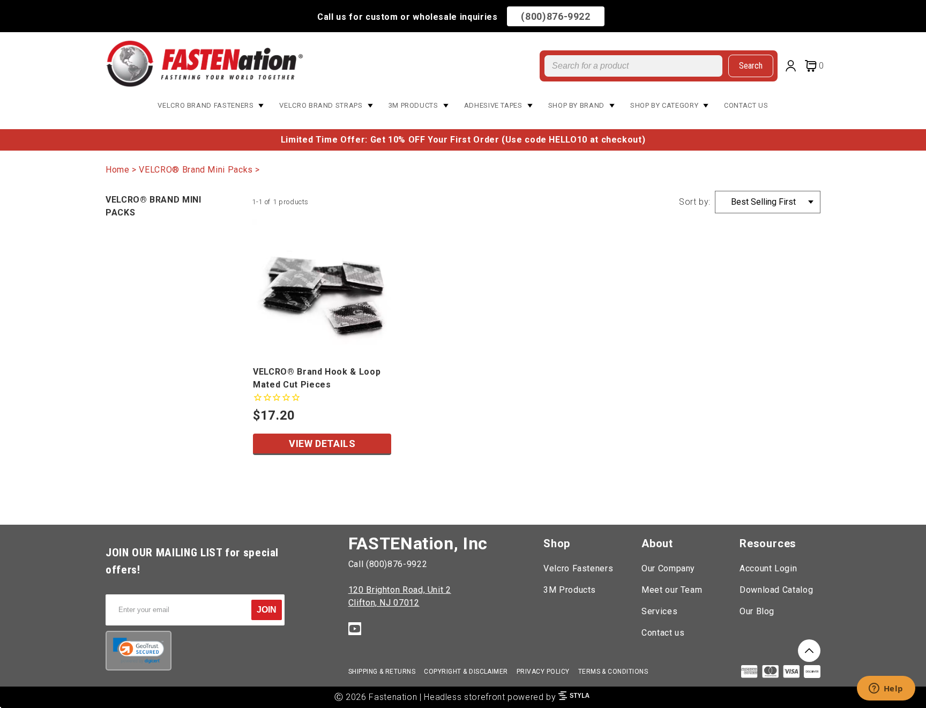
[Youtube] (354, 630)
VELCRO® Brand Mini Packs (195, 170)
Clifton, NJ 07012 (384, 603)
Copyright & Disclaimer (466, 671)
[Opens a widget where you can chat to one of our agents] (885, 689)
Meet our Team (671, 590)
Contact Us (746, 105)
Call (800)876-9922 (388, 564)
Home (118, 170)
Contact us (662, 633)
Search (751, 66)
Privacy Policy (543, 671)
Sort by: (695, 202)
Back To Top (809, 650)
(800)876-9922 (555, 16)
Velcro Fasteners (578, 568)
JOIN (267, 609)
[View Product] (322, 289)
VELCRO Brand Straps (320, 105)
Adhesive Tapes (493, 105)
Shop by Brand (576, 105)
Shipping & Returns (382, 671)
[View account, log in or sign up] (793, 67)
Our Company (668, 568)
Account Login (768, 568)
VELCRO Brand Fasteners (205, 105)
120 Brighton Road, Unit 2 (399, 590)
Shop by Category (664, 105)
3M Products (413, 105)
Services (659, 611)
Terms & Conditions (613, 671)
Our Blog (757, 611)
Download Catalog (776, 590)
